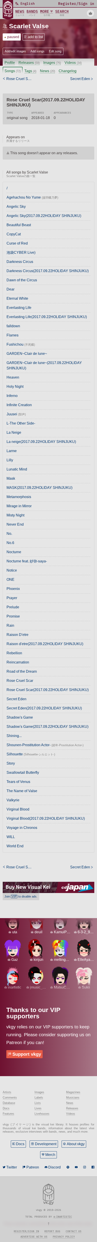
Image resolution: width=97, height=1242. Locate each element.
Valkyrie (13, 800)
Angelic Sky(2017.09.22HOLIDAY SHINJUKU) (44, 216)
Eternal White (17, 298)
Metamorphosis (19, 497)
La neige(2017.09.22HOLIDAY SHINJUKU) (41, 442)
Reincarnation (18, 662)
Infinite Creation (19, 405)
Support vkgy (26, 1054)
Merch (50, 1155)
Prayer (12, 598)
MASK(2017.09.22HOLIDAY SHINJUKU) (39, 488)
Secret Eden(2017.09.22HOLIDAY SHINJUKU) (44, 708)
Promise (13, 616)
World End (15, 846)
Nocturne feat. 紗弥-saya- (27, 561)
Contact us (73, 1231)
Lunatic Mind (17, 469)
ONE (10, 579)
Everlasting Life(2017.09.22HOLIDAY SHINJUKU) (47, 317)
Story (11, 763)
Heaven (13, 377)
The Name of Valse (22, 791)
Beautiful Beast (19, 225)
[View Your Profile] (90, 13)
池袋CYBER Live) (21, 252)
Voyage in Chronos (22, 828)
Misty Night (15, 515)
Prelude (13, 607)
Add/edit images (15, 51)
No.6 (10, 543)
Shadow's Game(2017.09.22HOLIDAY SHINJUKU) (47, 726)
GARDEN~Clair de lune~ (27, 353)
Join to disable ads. (21, 896)
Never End (15, 524)
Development (45, 1144)
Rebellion (14, 653)
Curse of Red (17, 243)
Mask (11, 478)
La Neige (14, 432)
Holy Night (15, 386)
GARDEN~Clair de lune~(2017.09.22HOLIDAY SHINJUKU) (44, 365)
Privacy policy (64, 1236)
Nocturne (14, 552)
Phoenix (13, 589)
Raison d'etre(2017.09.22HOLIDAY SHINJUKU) (45, 644)
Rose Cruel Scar (20, 681)
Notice (12, 570)
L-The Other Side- (21, 423)
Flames (12, 335)
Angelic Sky (16, 206)
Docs (20, 1144)
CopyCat (14, 234)
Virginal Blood (18, 809)
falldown (13, 326)
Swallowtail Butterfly (23, 772)
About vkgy (76, 1144)
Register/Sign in (26, 1231)
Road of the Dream (22, 671)
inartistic (64, 1216)
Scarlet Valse (29, 26)
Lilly (10, 460)
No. (9, 533)
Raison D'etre (17, 635)
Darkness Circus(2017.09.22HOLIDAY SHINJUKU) (48, 271)
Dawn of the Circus (22, 280)
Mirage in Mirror (19, 506)
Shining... (14, 736)
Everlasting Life (19, 308)
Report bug (52, 1231)
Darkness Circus (20, 262)
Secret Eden (16, 699)
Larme (12, 451)
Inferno (12, 396)
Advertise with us (34, 1236)
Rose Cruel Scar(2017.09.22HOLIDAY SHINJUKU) (48, 690)
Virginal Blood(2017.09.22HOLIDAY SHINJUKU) (46, 818)
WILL (11, 837)
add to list (35, 37)
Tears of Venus (18, 782)
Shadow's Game (20, 717)
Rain (10, 625)
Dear (10, 289)
